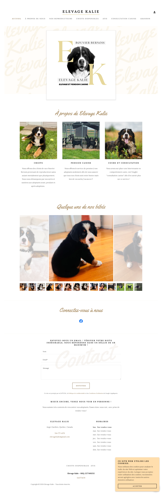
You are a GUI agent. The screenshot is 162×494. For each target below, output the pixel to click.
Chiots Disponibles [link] (87, 19)
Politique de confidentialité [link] (77, 393)
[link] (81, 12)
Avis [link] (105, 19)
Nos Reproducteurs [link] (60, 19)
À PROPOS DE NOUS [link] (35, 19)
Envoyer (81, 386)
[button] (154, 12)
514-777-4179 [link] (60, 433)
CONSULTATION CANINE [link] (123, 19)
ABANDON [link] (145, 19)
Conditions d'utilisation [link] (96, 393)
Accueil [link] (16, 19)
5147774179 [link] (81, 478)
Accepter (137, 486)
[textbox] (81, 351)
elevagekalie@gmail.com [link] (60, 437)
